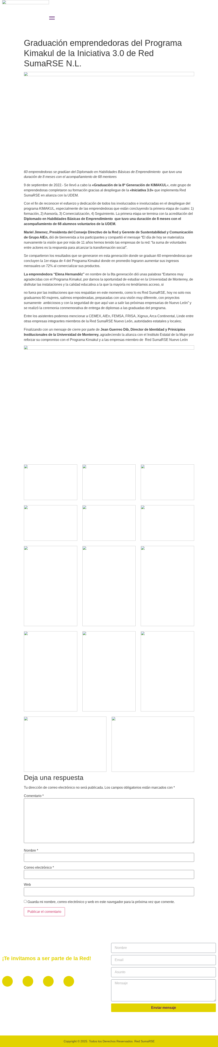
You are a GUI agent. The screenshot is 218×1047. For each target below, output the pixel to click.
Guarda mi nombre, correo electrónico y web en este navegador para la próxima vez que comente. (101, 902)
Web (27, 884)
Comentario (34, 796)
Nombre (31, 850)
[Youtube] (68, 981)
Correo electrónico (39, 867)
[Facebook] (7, 981)
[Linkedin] (28, 981)
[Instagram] (48, 981)
